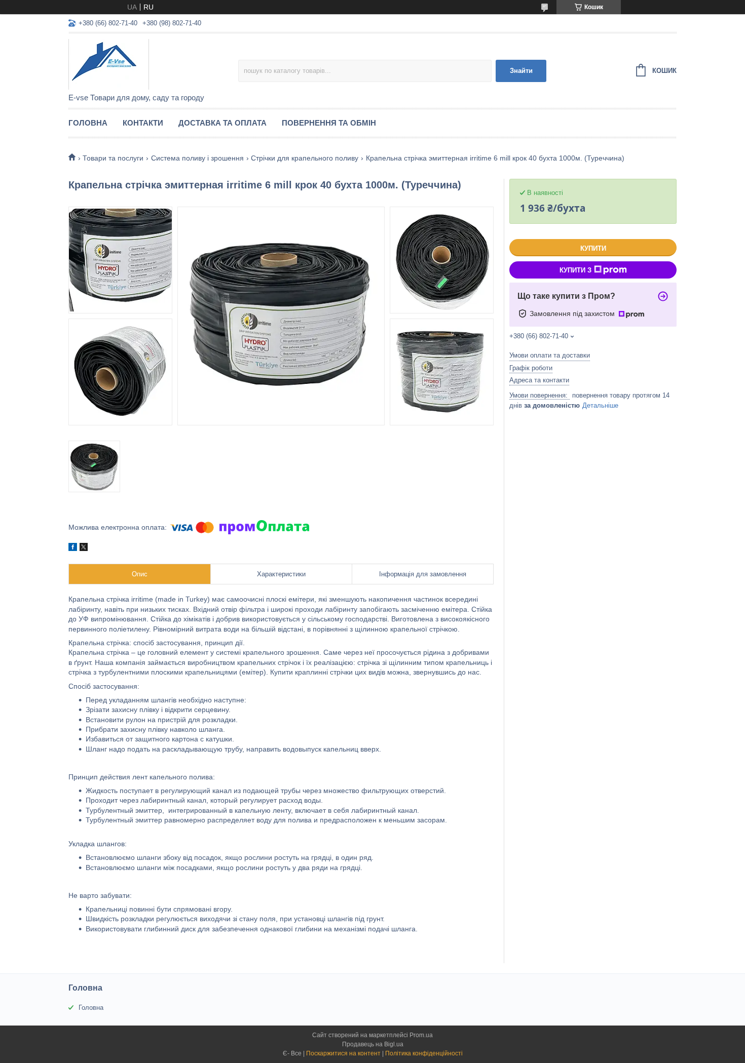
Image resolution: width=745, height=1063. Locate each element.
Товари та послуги (113, 158)
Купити (593, 248)
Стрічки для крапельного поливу (304, 158)
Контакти (143, 123)
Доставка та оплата (222, 123)
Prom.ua (421, 1035)
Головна (87, 123)
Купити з (575, 270)
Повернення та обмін (329, 123)
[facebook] (72, 548)
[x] (84, 548)
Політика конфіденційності (424, 1053)
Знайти (521, 70)
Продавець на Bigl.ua (372, 1044)
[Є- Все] (153, 63)
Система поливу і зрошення (197, 158)
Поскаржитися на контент (343, 1053)
